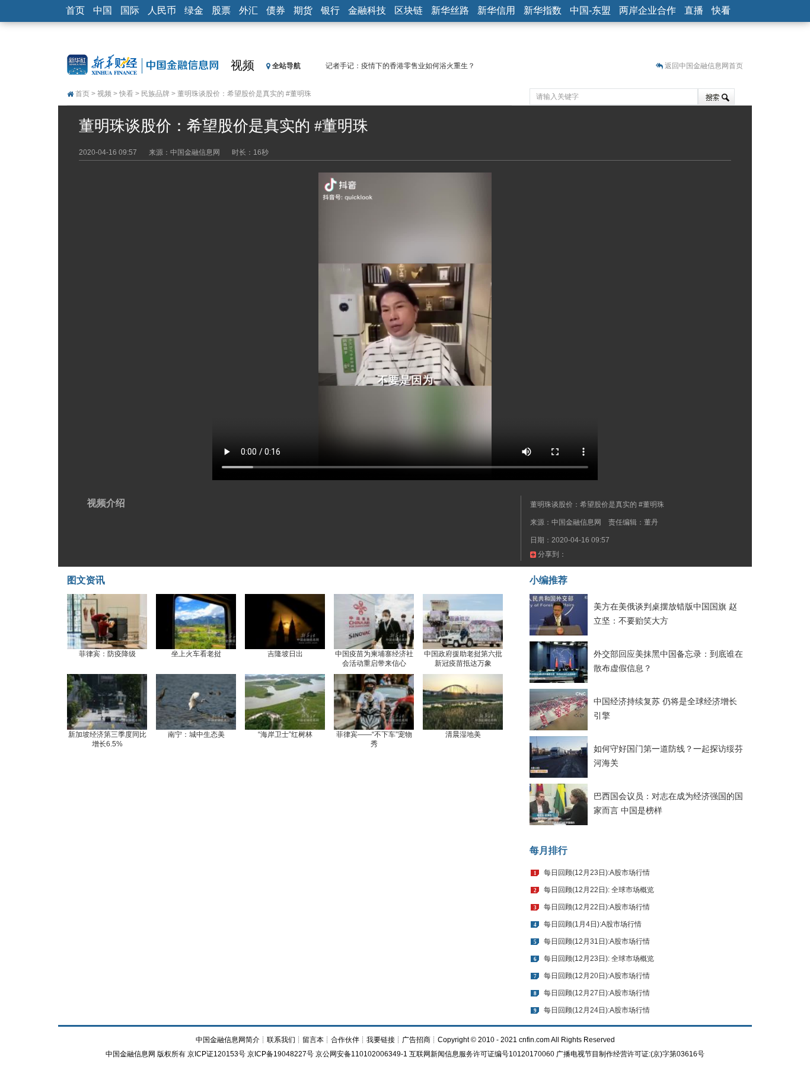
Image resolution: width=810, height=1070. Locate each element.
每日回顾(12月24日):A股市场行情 (597, 1010)
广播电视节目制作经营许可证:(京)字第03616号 (630, 1054)
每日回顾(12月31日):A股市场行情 (597, 941)
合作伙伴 (345, 1040)
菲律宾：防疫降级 (107, 654)
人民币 (162, 10)
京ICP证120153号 (216, 1054)
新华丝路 (450, 10)
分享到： (551, 554)
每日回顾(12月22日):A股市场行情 (597, 907)
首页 (75, 10)
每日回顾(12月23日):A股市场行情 (597, 872)
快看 (721, 10)
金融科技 (367, 10)
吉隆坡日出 (285, 654)
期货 (303, 10)
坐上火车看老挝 (196, 654)
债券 (275, 10)
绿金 (193, 10)
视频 (242, 65)
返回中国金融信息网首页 (704, 66)
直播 (693, 10)
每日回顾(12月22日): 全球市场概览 (599, 890)
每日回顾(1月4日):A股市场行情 (593, 924)
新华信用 (496, 10)
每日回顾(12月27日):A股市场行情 (597, 993)
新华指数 (543, 10)
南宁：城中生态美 (196, 734)
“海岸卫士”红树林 (285, 734)
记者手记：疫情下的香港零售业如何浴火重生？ (400, 66)
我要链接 (380, 1040)
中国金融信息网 (130, 1054)
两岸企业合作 (647, 10)
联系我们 (281, 1040)
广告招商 (416, 1040)
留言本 (313, 1040)
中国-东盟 (590, 10)
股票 (221, 10)
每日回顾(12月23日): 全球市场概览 (599, 958)
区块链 (408, 10)
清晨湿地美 (463, 734)
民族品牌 (155, 94)
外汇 (248, 10)
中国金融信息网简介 (228, 1040)
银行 (330, 10)
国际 (129, 10)
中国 (102, 10)
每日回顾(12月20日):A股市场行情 (597, 976)
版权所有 (171, 1054)
